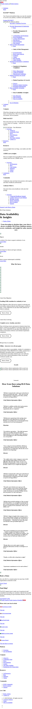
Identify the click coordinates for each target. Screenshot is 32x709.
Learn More (3, 241)
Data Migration (17, 96)
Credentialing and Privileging (20, 35)
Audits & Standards (18, 72)
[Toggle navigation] (0, 5)
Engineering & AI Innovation (10, 667)
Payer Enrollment (17, 37)
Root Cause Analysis (18, 54)
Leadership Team (7, 659)
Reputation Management (19, 86)
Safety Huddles (17, 60)
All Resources (7, 673)
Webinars (5, 676)
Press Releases (7, 662)
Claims (15, 57)
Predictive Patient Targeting (20, 85)
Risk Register (16, 58)
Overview (9, 129)
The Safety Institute (8, 665)
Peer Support (16, 43)
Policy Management (18, 71)
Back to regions (9, 643)
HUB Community (8, 684)
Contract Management (19, 38)
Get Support (3, 598)
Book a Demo (11, 207)
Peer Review (16, 40)
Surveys (15, 83)
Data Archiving (17, 97)
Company (5, 104)
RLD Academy (7, 686)
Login (6, 207)
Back (4, 9)
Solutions (5, 8)
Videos (5, 678)
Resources (6, 141)
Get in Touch (3, 583)
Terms (4, 701)
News (4, 661)
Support (2, 207)
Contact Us (6, 695)
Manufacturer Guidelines (19, 74)
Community (6, 173)
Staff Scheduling (17, 41)
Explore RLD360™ (8, 20)
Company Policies (8, 699)
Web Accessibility (8, 702)
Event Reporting (17, 52)
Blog (4, 675)
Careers (5, 664)
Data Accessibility (17, 99)
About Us (5, 658)
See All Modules (7, 651)
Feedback (15, 55)
